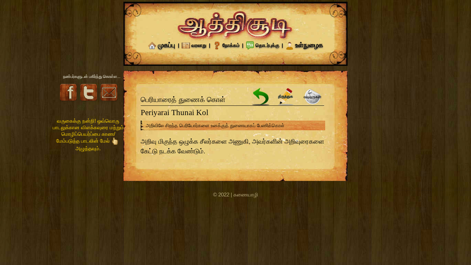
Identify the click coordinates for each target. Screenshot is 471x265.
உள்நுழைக (309, 45)
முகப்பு (166, 45)
